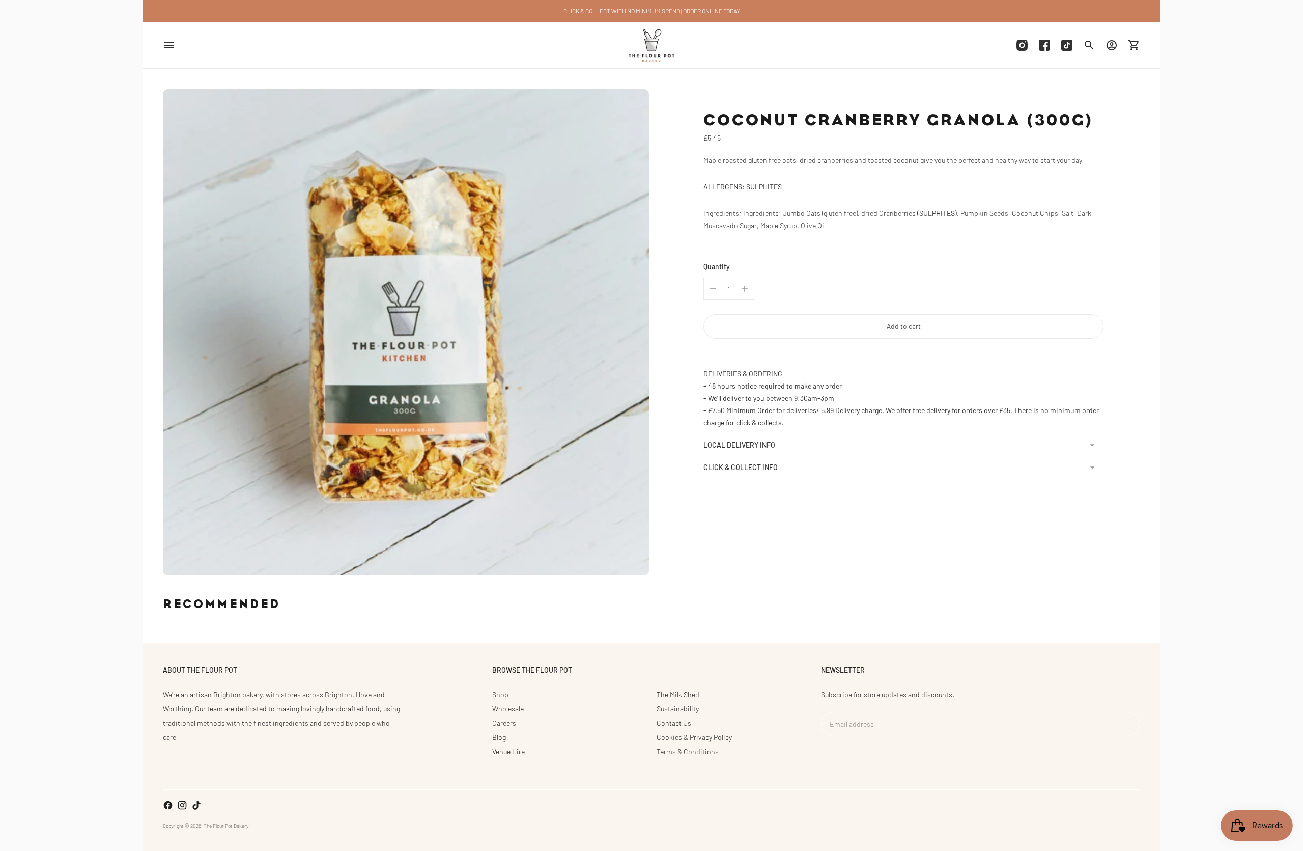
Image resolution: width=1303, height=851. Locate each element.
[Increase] (744, 288)
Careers (504, 723)
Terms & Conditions (688, 751)
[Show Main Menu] (169, 45)
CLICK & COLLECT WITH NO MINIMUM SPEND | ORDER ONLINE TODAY (651, 10)
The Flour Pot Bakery (226, 825)
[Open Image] (406, 332)
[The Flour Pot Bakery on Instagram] (182, 805)
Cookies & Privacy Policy (694, 737)
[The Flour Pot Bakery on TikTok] (196, 805)
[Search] (1089, 45)
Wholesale (508, 708)
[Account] (1111, 45)
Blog (499, 737)
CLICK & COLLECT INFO (740, 467)
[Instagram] (1022, 45)
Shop (500, 694)
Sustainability (678, 708)
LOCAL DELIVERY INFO (739, 445)
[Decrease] (713, 288)
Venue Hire (508, 751)
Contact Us (674, 723)
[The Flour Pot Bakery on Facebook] (168, 805)
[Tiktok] (1067, 45)
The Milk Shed (678, 694)
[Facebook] (1044, 45)
